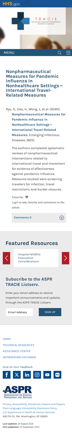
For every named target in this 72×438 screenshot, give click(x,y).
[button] (26, 197)
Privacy (7, 404)
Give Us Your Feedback (18, 367)
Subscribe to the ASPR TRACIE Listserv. (29, 282)
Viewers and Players (53, 404)
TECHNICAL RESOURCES (18, 345)
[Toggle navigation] (59, 52)
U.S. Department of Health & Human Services (29, 412)
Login (15, 202)
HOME (7, 339)
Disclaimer (34, 404)
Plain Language (12, 408)
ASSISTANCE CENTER (16, 351)
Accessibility (19, 404)
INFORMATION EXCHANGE (19, 357)
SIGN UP (50, 312)
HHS (17, 3)
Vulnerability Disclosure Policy (39, 408)
